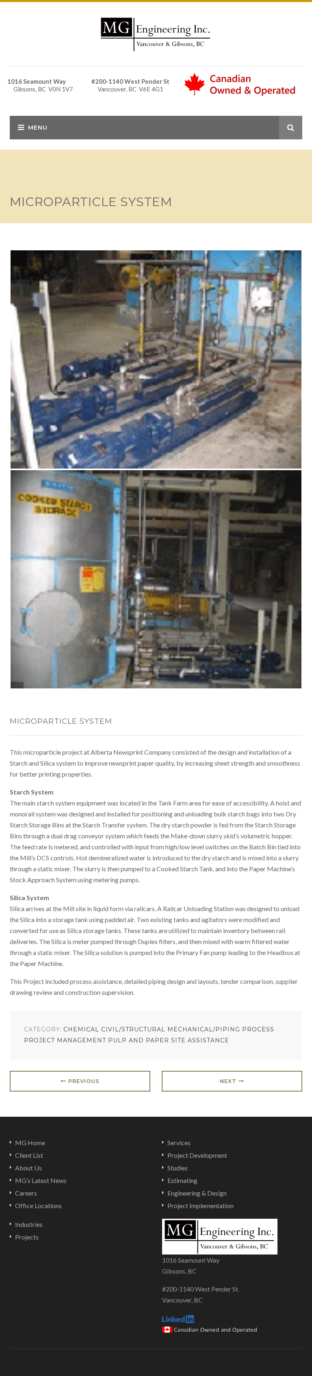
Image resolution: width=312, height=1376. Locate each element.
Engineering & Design (197, 1193)
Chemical (81, 1029)
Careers (26, 1193)
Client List (29, 1155)
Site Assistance (200, 1040)
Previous (83, 1081)
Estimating (182, 1180)
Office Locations (38, 1205)
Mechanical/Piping (203, 1029)
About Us (28, 1168)
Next (229, 1081)
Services (179, 1142)
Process (258, 1029)
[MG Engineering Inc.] (156, 33)
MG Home (30, 1142)
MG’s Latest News (41, 1180)
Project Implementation (200, 1205)
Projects (27, 1237)
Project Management (65, 1040)
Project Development (197, 1155)
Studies (177, 1168)
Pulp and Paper (138, 1040)
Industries (29, 1224)
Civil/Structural (133, 1029)
